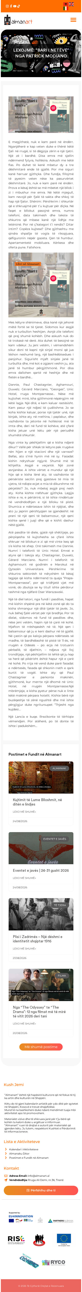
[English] (71, 4)
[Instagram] (7, 6)
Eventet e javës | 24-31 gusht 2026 (41, 870)
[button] (73, 20)
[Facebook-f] (11, 6)
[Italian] (66, 8)
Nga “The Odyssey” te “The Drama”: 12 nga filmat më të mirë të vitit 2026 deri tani (39, 1012)
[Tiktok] (18, 6)
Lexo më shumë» (24, 811)
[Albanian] (66, 4)
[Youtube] (14, 6)
